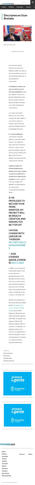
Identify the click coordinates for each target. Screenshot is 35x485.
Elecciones (6, 355)
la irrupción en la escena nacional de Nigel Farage (16, 308)
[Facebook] (19, 452)
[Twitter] (28, 452)
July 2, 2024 (17, 262)
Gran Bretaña (7, 358)
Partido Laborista (8, 361)
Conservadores (8, 353)
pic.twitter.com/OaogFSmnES (17, 245)
